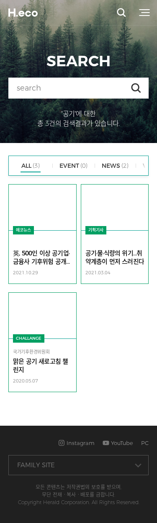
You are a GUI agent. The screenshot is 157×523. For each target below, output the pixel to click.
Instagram (80, 443)
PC (145, 443)
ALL (30, 165)
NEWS (115, 165)
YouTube (121, 443)
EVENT (73, 165)
